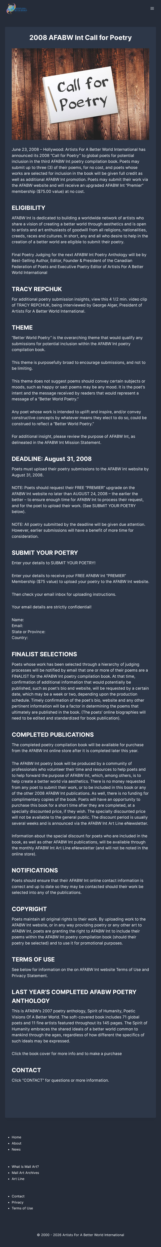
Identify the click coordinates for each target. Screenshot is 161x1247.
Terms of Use (22, 1208)
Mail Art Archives (25, 1173)
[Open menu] (152, 8)
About (16, 1143)
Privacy (17, 1202)
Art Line (18, 1179)
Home (16, 1137)
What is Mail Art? (25, 1166)
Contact (18, 1196)
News (16, 1149)
